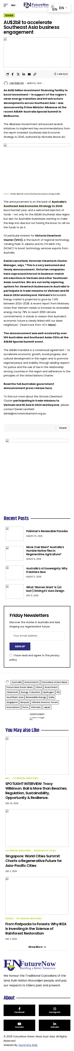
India (51, 697)
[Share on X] (18, 74)
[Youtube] (19, 1025)
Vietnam (36, 707)
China (38, 687)
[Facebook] (19, 1010)
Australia (17, 682)
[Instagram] (54, 1010)
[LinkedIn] (54, 1025)
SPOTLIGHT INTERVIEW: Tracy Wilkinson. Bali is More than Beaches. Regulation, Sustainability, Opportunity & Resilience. (36, 790)
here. (49, 388)
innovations (13, 707)
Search (63, 428)
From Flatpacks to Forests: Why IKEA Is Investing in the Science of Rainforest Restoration (35, 928)
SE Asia (9, 15)
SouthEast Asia (14, 697)
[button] (7, 5)
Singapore (12, 702)
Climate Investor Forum (45, 702)
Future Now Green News (19, 687)
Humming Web (28, 1045)
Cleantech (12, 692)
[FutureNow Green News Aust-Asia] (37, 5)
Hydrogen (48, 692)
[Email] (29, 74)
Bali (7, 778)
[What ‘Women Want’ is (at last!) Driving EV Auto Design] (15, 591)
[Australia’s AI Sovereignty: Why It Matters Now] (15, 573)
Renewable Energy (36, 697)
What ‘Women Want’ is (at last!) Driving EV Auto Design (45, 589)
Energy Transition (30, 692)
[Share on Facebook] (12, 74)
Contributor (17, 83)
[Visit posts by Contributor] (6, 83)
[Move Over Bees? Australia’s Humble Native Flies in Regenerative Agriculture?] (15, 553)
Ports (25, 707)
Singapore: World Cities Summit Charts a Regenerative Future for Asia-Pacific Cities (33, 861)
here (51, 325)
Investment (51, 687)
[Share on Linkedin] (23, 74)
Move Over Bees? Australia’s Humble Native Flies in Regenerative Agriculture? (45, 550)
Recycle (24, 702)
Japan (46, 707)
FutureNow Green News (54, 682)
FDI (58, 692)
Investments (31, 682)
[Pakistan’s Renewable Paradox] (15, 534)
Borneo (9, 918)
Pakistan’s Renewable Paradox (47, 531)
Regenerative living (45, 850)
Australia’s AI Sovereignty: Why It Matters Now (46, 570)
